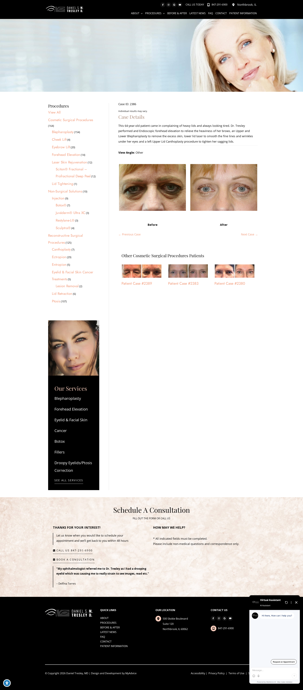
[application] (141, 13)
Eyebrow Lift (61, 147)
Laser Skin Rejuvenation (69, 162)
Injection (58, 198)
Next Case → (249, 234)
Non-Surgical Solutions (65, 191)
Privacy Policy (216, 673)
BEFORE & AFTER (110, 627)
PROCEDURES (108, 622)
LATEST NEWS (108, 632)
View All (54, 112)
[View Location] (234, 5)
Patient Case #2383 (183, 283)
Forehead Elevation (66, 154)
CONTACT (106, 641)
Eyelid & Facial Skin (70, 419)
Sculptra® (63, 227)
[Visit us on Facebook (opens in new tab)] (162, 4)
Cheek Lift (59, 139)
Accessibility (198, 673)
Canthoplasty (61, 249)
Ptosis (56, 301)
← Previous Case (129, 234)
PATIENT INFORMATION (114, 646)
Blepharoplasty (63, 131)
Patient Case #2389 (137, 283)
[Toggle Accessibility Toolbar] (7, 683)
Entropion (59, 264)
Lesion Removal (67, 285)
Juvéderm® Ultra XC (70, 212)
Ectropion (59, 256)
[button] (68, 481)
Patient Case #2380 (229, 283)
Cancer (60, 430)
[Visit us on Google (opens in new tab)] (174, 4)
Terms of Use (236, 673)
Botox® (61, 205)
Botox (59, 441)
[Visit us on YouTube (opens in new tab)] (179, 4)
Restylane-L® (65, 220)
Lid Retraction (62, 293)
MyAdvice (131, 673)
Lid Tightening (62, 183)
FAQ (102, 637)
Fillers (59, 452)
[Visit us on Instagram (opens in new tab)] (168, 4)
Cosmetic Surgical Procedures (70, 119)
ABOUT (104, 618)
